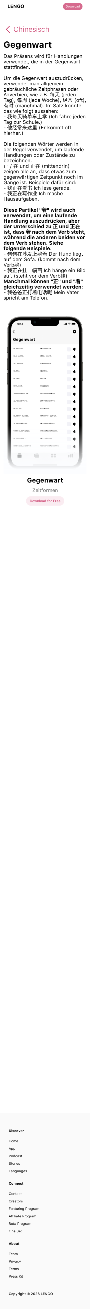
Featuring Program (24, 1209)
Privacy (15, 1261)
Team (13, 1254)
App (12, 1148)
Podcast (15, 1156)
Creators (16, 1201)
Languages (18, 1171)
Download (73, 6)
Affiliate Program (22, 1216)
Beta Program (20, 1224)
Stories (14, 1163)
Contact (15, 1194)
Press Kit (16, 1276)
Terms (14, 1269)
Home (13, 1141)
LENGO (16, 6)
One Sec (16, 1231)
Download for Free (45, 501)
